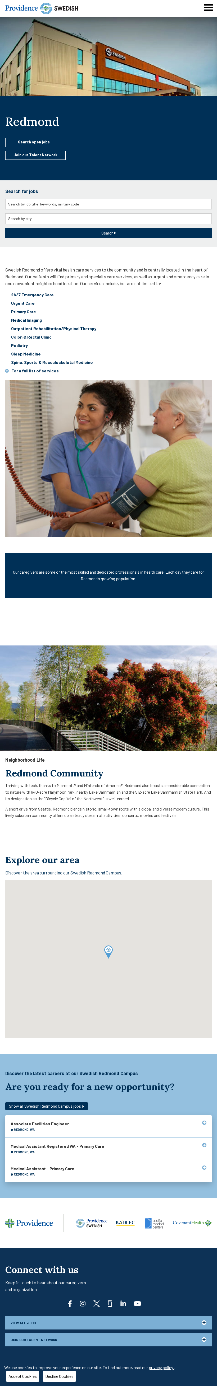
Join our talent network (34, 1340)
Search (107, 232)
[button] (108, 952)
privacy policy (161, 1367)
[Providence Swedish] (41, 7)
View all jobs (23, 1323)
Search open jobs (34, 142)
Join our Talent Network (35, 155)
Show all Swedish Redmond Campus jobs (45, 1105)
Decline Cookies (59, 1376)
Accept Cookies (22, 1376)
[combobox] (108, 204)
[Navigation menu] (208, 7)
